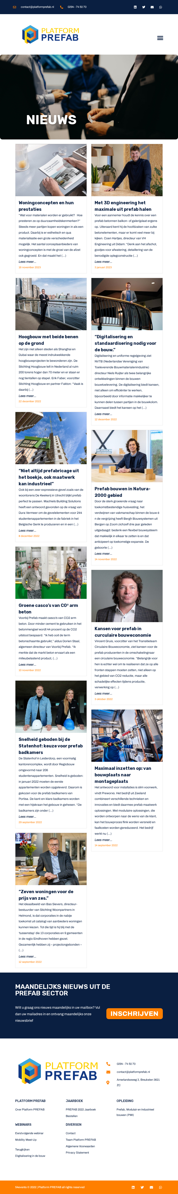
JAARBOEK (74, 1101)
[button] (160, 38)
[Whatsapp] (161, 7)
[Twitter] (143, 7)
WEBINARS (23, 1125)
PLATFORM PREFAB (30, 1101)
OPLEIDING (125, 1101)
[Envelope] (152, 7)
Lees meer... (27, 261)
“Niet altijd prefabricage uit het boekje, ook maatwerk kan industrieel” (49, 477)
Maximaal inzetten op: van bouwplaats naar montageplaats (123, 775)
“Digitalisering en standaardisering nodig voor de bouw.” (125, 343)
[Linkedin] (135, 7)
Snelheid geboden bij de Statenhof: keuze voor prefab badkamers (51, 746)
